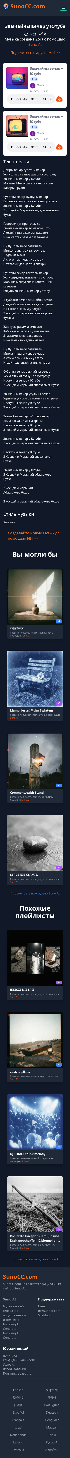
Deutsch (52, 1412)
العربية (18, 1427)
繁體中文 (18, 1397)
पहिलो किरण (17, 628)
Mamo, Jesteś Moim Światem (31, 710)
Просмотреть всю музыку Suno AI (35, 893)
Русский (51, 1442)
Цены (42, 1306)
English (18, 1390)
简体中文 (52, 1390)
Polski (52, 1435)
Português (51, 1405)
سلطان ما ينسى (20, 1072)
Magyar (51, 1427)
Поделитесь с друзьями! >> (35, 52)
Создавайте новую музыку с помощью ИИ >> (33, 535)
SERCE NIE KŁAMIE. (24, 875)
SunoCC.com (20, 1276)
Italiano (18, 1442)
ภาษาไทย (51, 1450)
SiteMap (44, 1315)
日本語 (18, 1405)
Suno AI (35, 44)
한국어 (51, 1397)
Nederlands (18, 1435)
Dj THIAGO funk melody (27, 1154)
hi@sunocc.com (49, 1311)
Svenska (18, 1450)
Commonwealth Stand (27, 793)
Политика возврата (17, 1373)
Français (18, 1420)
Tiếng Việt (52, 1420)
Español (18, 1412)
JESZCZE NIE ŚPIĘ (22, 990)
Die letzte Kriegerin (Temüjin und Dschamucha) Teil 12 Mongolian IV (34, 1240)
